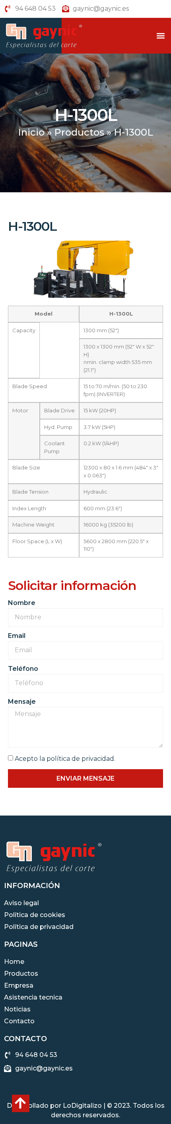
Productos (79, 132)
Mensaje (22, 702)
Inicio (31, 132)
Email (16, 636)
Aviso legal (21, 903)
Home (14, 961)
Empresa (18, 985)
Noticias (17, 1009)
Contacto (19, 1021)
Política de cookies (34, 915)
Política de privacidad (39, 927)
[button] (160, 35)
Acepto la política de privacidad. (65, 758)
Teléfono (23, 669)
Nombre (21, 603)
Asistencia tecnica (33, 997)
